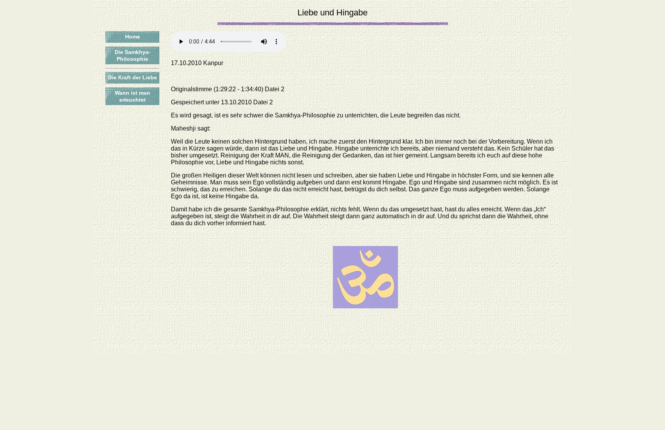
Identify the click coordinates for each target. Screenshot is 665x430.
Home (132, 36)
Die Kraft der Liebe (132, 77)
